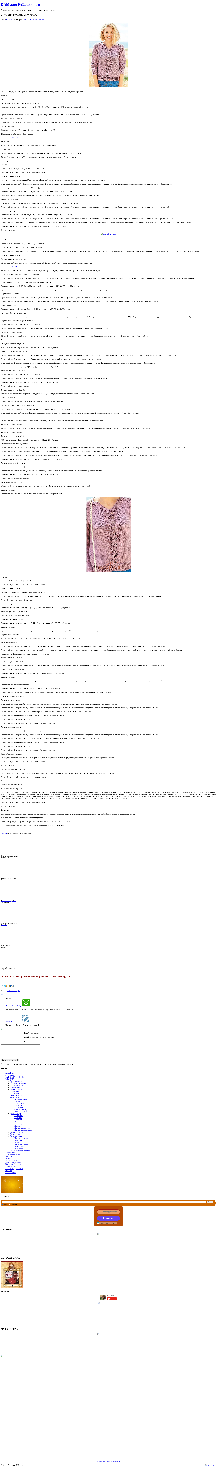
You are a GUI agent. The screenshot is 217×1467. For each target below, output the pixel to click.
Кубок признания (12, 1167)
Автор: (3, 833)
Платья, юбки (15, 1091)
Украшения (18, 1108)
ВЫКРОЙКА (16, 138)
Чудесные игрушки (12, 1154)
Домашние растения (13, 1163)
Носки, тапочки (20, 1112)
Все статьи (9, 1075)
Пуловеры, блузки (37, 20)
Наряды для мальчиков (23, 1130)
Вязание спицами (13, 991)
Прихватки (18, 1146)
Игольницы (19, 1148)
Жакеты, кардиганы (17, 1087)
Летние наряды (16, 1089)
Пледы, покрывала (21, 1138)
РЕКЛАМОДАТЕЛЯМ (14, 1169)
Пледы (17, 1126)
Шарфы (17, 1101)
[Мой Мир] (9, 985)
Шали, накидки (20, 1103)
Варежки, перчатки (21, 1124)
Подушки (18, 1140)
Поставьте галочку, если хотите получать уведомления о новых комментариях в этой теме (38, 1064)
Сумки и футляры (21, 1110)
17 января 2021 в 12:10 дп (13, 1006)
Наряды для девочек (22, 1128)
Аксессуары (14, 1097)
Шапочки (18, 1120)
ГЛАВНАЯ (9, 1073)
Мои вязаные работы (18, 1083)
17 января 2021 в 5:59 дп (13, 1021)
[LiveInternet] (14, 985)
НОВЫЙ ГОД (10, 1158)
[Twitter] (5, 985)
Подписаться (108, 1218)
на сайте (6, 1204)
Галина (9, 20)
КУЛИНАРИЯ (11, 1152)
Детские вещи (15, 1114)
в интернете (14, 1204)
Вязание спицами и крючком (108, 1461)
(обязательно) (31, 1033)
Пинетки (17, 1122)
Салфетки (18, 1142)
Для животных (15, 1134)
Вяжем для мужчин (17, 1132)
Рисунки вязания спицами (20, 1150)
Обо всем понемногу (13, 1165)
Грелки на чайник (21, 1144)
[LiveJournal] (12, 985)
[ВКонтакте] (2, 985)
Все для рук (19, 1105)
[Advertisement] (69, 1418)
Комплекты (18, 1116)
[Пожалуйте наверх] (210, 1465)
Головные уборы (20, 1099)
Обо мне (8, 1171)
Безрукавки (14, 1093)
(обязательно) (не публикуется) (39, 1037)
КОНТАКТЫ (10, 1173)
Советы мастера (16, 1081)
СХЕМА (15, 267)
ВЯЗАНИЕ (9, 1079)
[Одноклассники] (7, 985)
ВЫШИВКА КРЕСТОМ (14, 1077)
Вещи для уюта (16, 1136)
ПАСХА (8, 1156)
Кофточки (18, 1118)
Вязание (26, 20)
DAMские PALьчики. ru (20, 4)
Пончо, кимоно (16, 1095)
